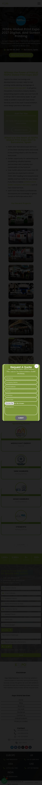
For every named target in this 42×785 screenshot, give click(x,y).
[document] (21, 392)
